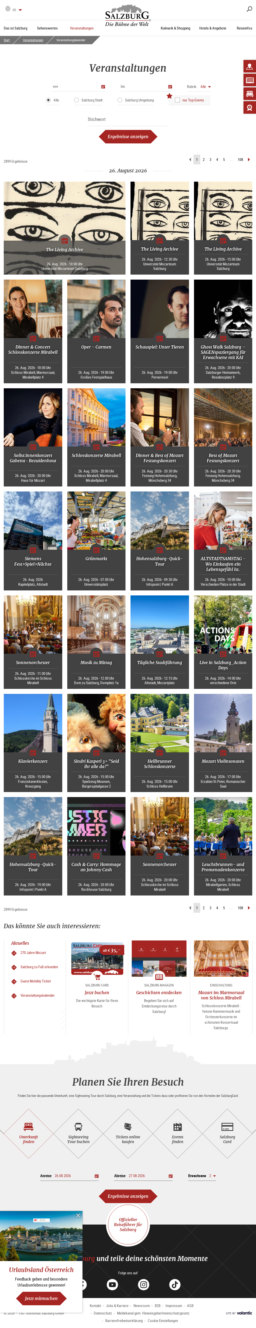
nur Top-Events (193, 99)
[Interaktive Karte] (250, 66)
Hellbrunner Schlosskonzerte (160, 763)
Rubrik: (192, 86)
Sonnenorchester (33, 662)
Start (7, 40)
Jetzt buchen (97, 992)
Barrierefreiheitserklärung (124, 1320)
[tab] (29, 1134)
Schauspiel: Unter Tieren (160, 347)
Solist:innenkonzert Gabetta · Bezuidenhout (33, 457)
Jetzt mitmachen (41, 1298)
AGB (190, 1305)
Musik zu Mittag (96, 662)
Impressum (174, 1305)
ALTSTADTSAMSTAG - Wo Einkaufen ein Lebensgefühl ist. (223, 564)
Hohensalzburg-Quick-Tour (159, 561)
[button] (199, 86)
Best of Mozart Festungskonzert (223, 457)
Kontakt (95, 1305)
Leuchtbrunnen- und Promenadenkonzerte (223, 867)
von (55, 86)
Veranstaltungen (33, 40)
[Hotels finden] (250, 93)
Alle (56, 99)
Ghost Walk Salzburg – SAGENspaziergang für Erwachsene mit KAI (223, 352)
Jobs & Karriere (117, 1305)
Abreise (120, 1175)
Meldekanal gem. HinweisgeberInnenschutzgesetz (153, 1313)
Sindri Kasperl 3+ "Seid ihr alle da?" (96, 763)
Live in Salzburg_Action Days (223, 665)
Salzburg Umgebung (139, 99)
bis (123, 86)
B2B (157, 1305)
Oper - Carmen (96, 347)
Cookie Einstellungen (163, 1320)
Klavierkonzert (33, 761)
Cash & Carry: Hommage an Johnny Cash (96, 867)
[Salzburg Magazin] (250, 80)
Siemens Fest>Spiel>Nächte (33, 561)
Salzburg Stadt (92, 99)
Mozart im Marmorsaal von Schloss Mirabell (221, 995)
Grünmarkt (96, 558)
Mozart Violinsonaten (223, 761)
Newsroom (142, 1305)
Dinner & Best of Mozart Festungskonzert (160, 457)
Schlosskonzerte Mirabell (96, 455)
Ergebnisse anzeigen (128, 136)
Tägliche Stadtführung (159, 662)
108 (240, 159)
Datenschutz (103, 1313)
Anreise (46, 1175)
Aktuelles (20, 943)
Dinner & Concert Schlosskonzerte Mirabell (33, 349)
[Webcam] (250, 107)
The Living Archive (64, 249)
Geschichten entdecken (159, 992)
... (231, 159)
